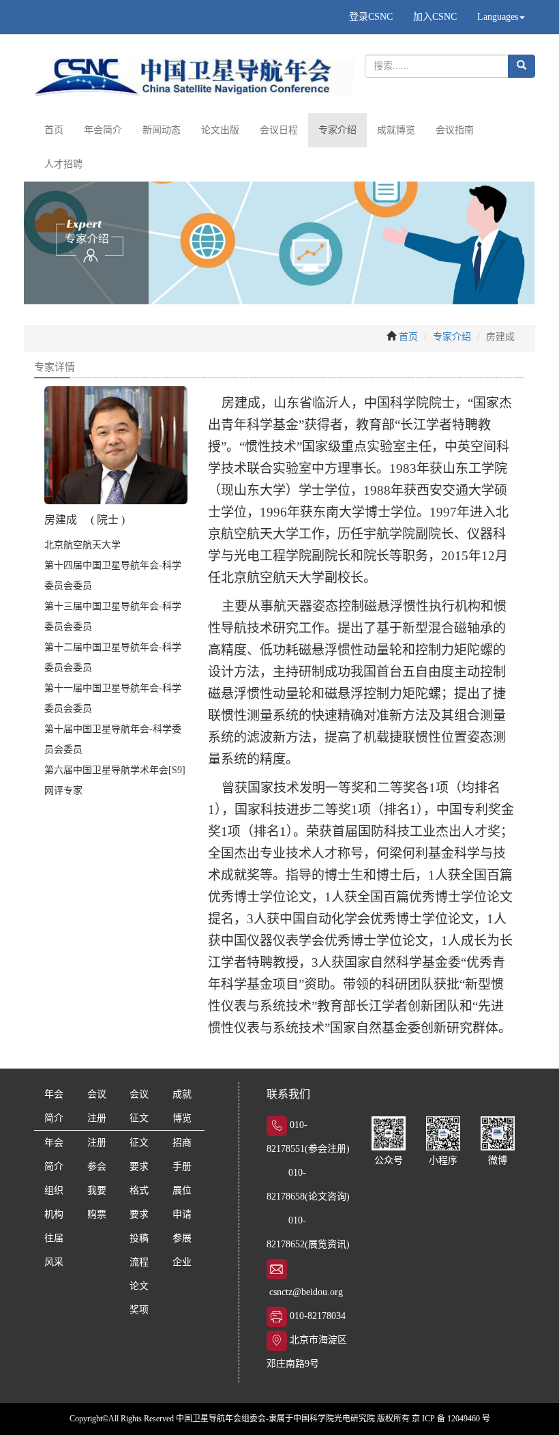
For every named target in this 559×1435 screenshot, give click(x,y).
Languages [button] (497, 17)
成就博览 (396, 130)
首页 (53, 130)
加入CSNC (435, 17)
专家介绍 (337, 130)
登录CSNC (371, 17)
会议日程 (279, 130)
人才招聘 (63, 164)
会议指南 (455, 130)
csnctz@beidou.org (306, 1292)
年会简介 (103, 130)
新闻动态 (161, 130)
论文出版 (220, 130)
